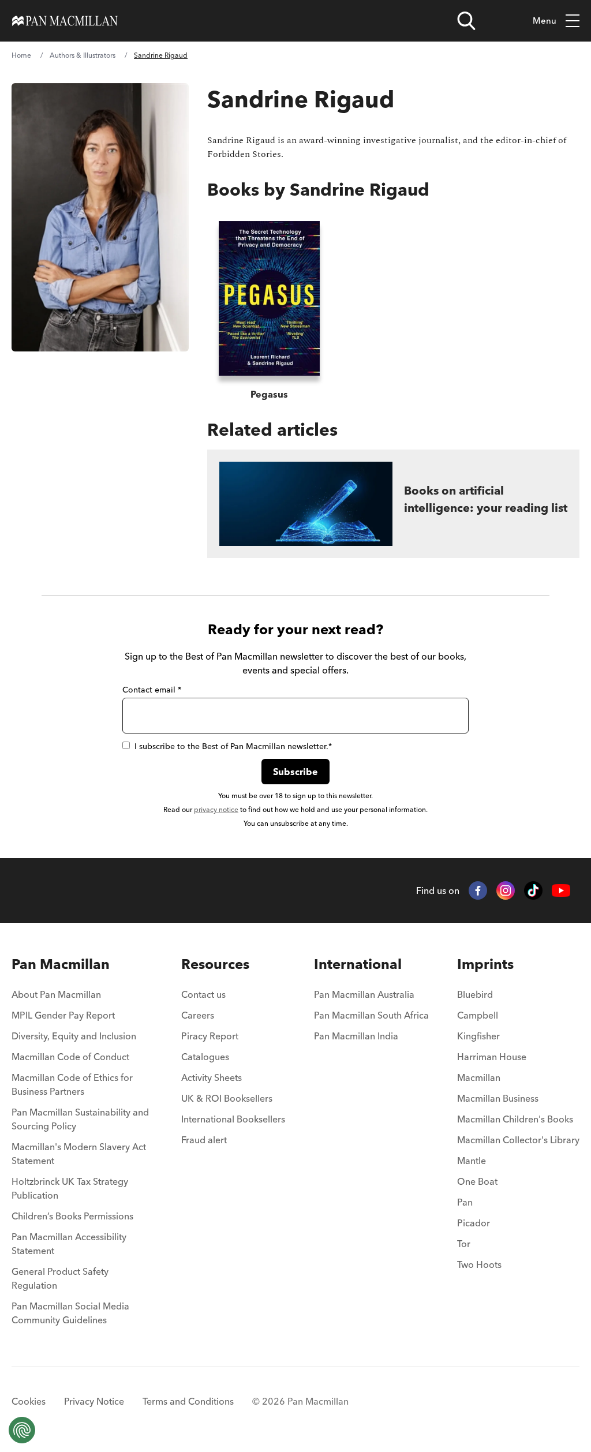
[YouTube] (561, 890)
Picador (473, 1223)
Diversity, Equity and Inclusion (74, 1036)
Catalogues (205, 1056)
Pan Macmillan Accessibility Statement (69, 1243)
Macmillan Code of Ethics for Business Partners (72, 1084)
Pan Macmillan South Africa (371, 1015)
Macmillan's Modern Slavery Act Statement (79, 1153)
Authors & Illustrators (82, 55)
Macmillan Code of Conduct (70, 1056)
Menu (544, 20)
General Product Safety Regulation (60, 1278)
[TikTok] (533, 890)
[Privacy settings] (22, 1430)
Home (21, 55)
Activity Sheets (211, 1077)
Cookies (29, 1401)
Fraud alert (204, 1140)
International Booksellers (233, 1119)
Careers (197, 1015)
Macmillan (478, 1077)
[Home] (65, 21)
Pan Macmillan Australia (364, 994)
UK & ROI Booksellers (226, 1098)
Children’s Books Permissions (72, 1216)
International (358, 964)
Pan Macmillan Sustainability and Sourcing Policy (80, 1119)
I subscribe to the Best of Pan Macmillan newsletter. (233, 746)
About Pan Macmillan (56, 994)
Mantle (471, 1160)
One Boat (477, 1181)
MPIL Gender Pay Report (63, 1015)
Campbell (477, 1015)
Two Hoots (479, 1264)
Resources (215, 964)
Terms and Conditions (188, 1401)
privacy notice (216, 809)
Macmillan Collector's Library (518, 1140)
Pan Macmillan (61, 964)
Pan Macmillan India (356, 1036)
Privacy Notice (94, 1401)
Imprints (485, 964)
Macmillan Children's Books (515, 1119)
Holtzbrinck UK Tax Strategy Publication (70, 1188)
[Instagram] (505, 890)
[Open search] (466, 21)
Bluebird (475, 994)
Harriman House (491, 1056)
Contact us (203, 994)
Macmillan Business (497, 1098)
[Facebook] (478, 890)
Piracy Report (209, 1036)
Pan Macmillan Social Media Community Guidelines (70, 1313)
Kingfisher (478, 1036)
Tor (463, 1243)
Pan (465, 1202)
